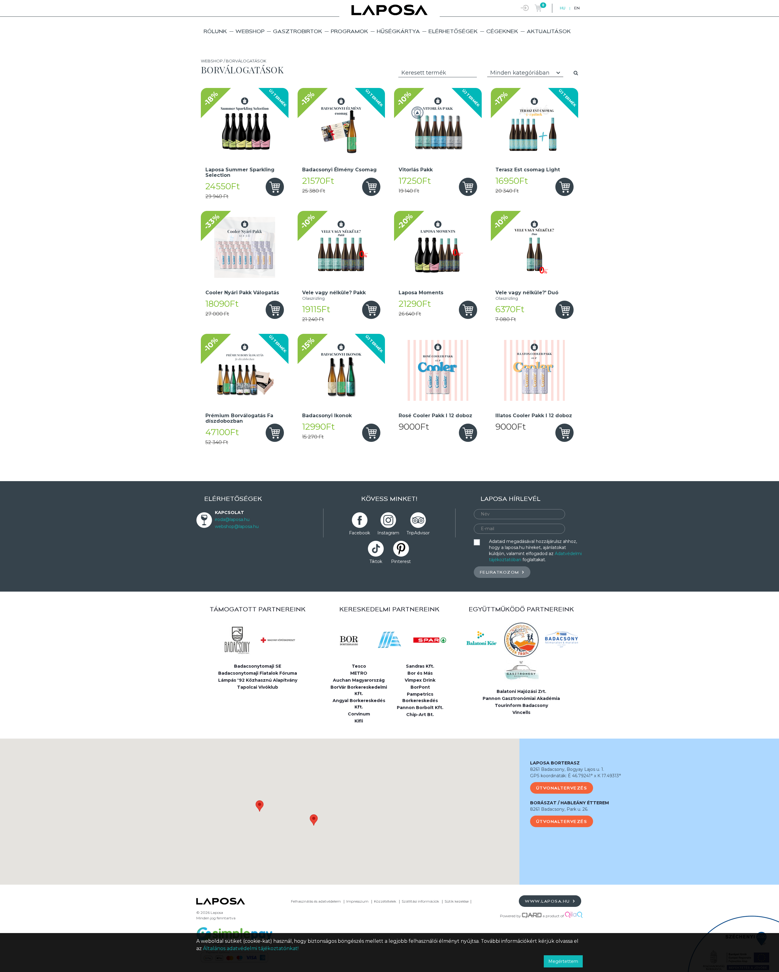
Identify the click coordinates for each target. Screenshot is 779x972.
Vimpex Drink (420, 680)
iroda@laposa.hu (232, 519)
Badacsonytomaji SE (257, 666)
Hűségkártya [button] (398, 31)
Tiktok (375, 561)
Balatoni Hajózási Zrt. (521, 691)
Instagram (388, 533)
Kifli (359, 721)
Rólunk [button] (215, 31)
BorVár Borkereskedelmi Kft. (358, 690)
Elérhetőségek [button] (453, 31)
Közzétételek (385, 901)
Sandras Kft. (420, 666)
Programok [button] (349, 31)
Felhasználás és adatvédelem (316, 901)
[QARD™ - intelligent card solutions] (532, 916)
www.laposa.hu (548, 901)
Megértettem (563, 961)
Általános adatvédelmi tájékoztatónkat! (251, 948)
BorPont (420, 687)
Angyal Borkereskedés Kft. (359, 704)
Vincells (521, 712)
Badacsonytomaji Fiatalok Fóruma (257, 673)
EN (577, 8)
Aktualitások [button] (549, 31)
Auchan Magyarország (359, 680)
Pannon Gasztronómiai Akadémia (521, 698)
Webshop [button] (250, 31)
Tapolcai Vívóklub (257, 687)
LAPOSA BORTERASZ (555, 763)
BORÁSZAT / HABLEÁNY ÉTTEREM (569, 803)
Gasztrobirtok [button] (297, 31)
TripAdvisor (418, 533)
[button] (260, 806)
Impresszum (357, 901)
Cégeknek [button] (502, 31)
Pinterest (401, 561)
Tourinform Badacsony (521, 705)
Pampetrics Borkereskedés (420, 697)
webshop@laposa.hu (237, 526)
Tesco (359, 666)
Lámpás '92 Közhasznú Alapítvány (257, 680)
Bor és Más (420, 673)
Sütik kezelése (457, 901)
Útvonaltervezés (561, 788)
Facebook (359, 533)
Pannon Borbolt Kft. (420, 707)
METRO (358, 673)
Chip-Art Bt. (420, 714)
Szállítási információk (420, 901)
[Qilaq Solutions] (574, 916)
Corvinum (359, 714)
